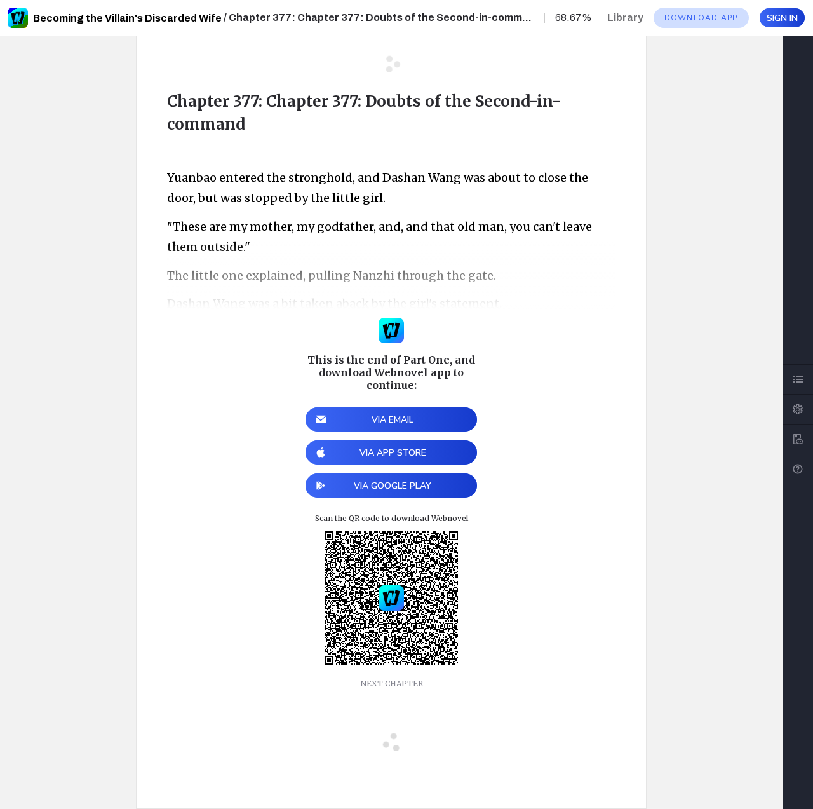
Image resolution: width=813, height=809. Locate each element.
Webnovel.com (18, 18)
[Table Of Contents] (798, 379)
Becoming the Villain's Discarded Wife (127, 18)
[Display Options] (798, 409)
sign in (782, 18)
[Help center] (798, 469)
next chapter (391, 683)
